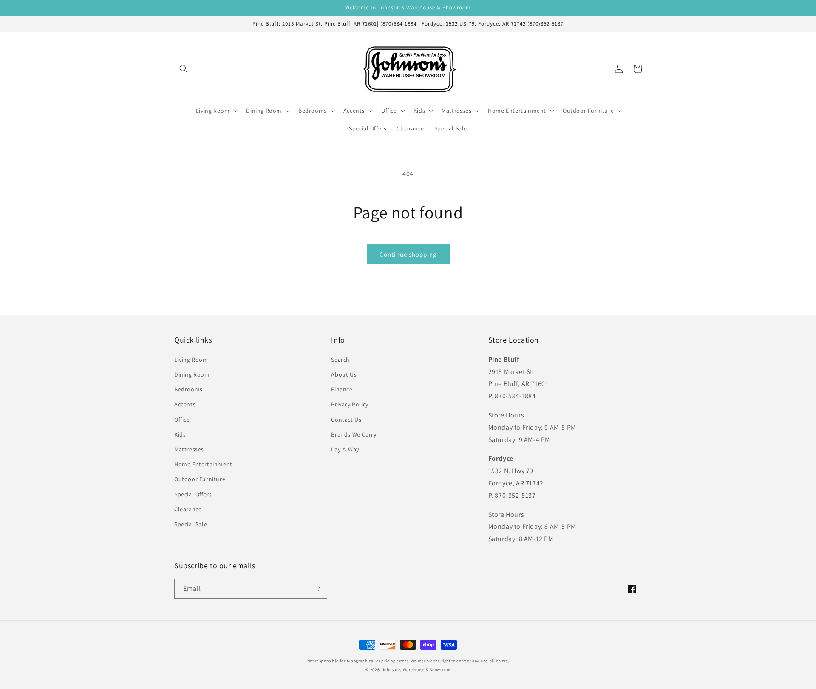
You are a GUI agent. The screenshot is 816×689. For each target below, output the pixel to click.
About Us (344, 374)
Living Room (191, 359)
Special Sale (190, 524)
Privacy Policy (349, 404)
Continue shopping (408, 254)
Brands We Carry (353, 434)
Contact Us (346, 419)
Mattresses (189, 449)
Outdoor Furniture (199, 479)
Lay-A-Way (345, 449)
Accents (185, 404)
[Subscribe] (317, 589)
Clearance (187, 509)
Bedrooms (188, 389)
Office (182, 419)
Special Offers (193, 494)
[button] (183, 69)
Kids (180, 434)
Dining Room (192, 374)
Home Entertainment (203, 464)
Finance (341, 389)
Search (340, 359)
